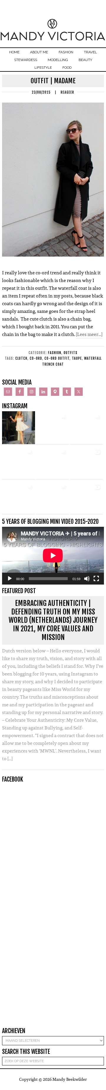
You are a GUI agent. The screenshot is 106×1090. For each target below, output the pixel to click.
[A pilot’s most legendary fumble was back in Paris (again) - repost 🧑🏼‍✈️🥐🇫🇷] (52, 497)
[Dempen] (87, 579)
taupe (77, 358)
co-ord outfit (56, 358)
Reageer (67, 92)
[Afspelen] (10, 579)
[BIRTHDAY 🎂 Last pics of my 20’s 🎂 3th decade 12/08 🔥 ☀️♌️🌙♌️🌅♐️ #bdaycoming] (18, 462)
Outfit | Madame (53, 81)
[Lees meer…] (89, 334)
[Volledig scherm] (96, 579)
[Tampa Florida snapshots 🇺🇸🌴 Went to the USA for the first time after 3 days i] (18, 497)
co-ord (36, 358)
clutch (21, 358)
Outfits (70, 352)
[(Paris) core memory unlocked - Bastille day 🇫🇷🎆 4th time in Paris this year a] (86, 497)
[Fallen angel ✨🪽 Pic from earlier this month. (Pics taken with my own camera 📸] (18, 427)
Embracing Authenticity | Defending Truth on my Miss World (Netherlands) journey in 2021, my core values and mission (53, 620)
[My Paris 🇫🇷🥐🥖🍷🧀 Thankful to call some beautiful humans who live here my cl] (52, 462)
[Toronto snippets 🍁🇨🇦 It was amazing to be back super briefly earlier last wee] (52, 427)
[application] (53, 555)
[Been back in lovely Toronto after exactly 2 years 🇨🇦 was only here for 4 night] (86, 427)
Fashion (54, 352)
